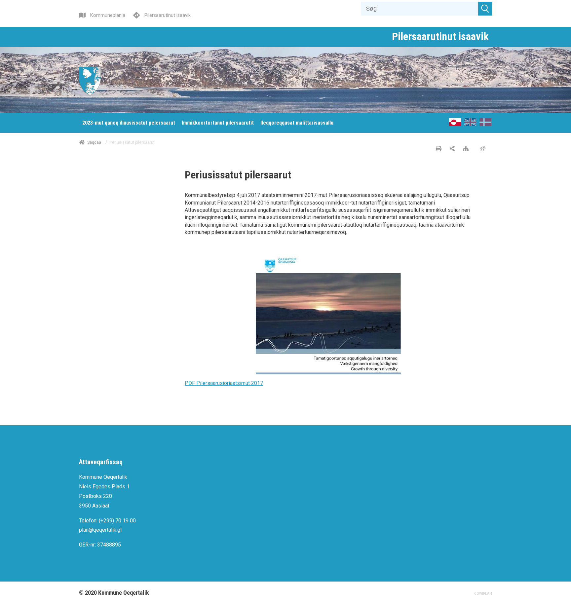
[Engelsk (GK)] (470, 124)
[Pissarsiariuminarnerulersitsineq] (484, 149)
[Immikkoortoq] (452, 149)
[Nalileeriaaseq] (467, 149)
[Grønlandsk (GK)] (455, 124)
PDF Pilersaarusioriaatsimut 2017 (224, 383)
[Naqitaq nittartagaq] (439, 149)
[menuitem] (128, 123)
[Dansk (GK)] (485, 124)
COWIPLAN (483, 593)
